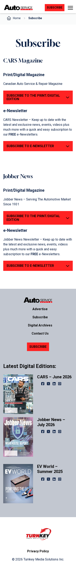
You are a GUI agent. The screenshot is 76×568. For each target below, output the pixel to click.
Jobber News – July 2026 (51, 422)
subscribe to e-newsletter (30, 266)
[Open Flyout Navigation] (70, 8)
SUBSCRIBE (38, 347)
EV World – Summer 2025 (50, 469)
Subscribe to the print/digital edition (33, 218)
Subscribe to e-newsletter (30, 146)
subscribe (54, 7)
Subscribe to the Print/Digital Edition (33, 97)
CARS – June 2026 (54, 376)
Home (17, 18)
